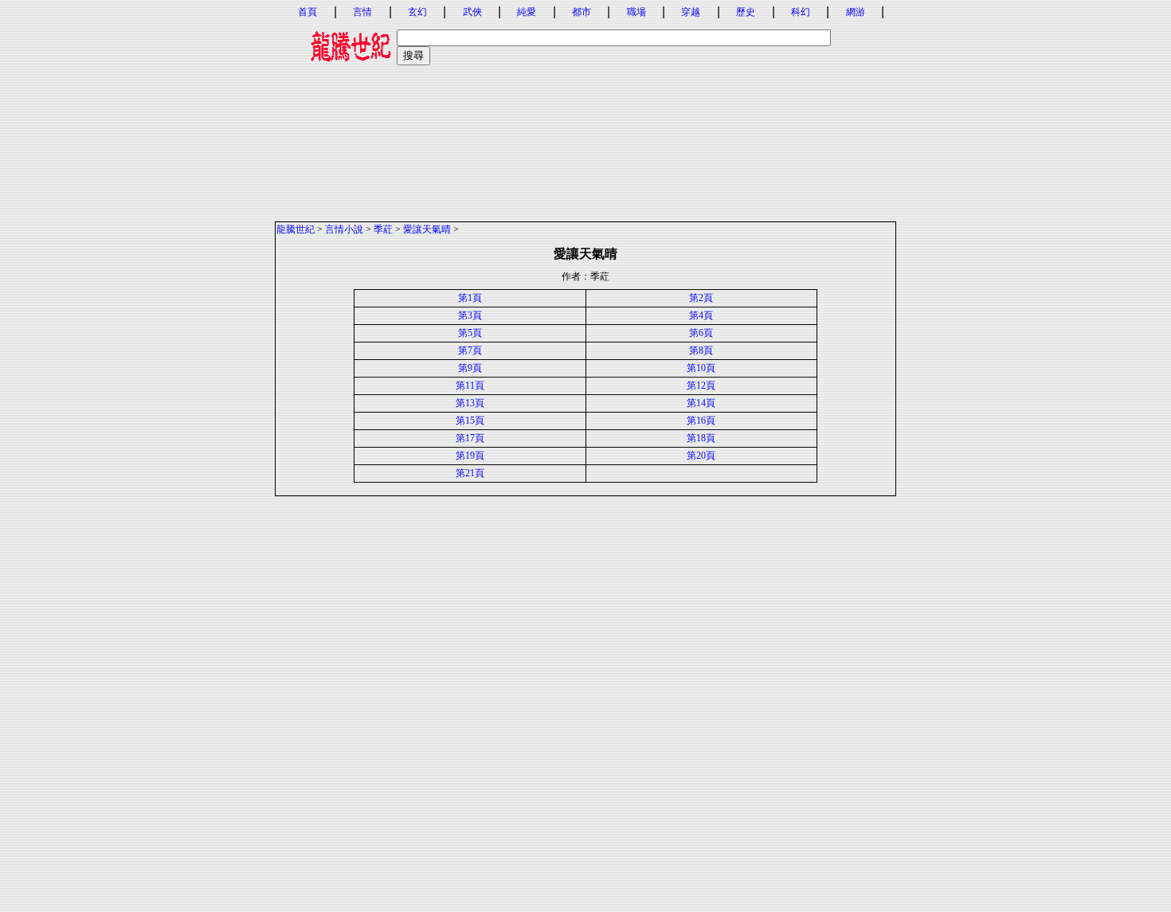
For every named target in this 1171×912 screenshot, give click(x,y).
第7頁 (470, 350)
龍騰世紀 (295, 229)
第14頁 (701, 403)
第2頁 (701, 297)
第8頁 (701, 350)
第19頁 (470, 455)
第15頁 (470, 420)
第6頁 (701, 333)
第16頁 (701, 420)
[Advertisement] (585, 109)
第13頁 (470, 403)
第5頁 (470, 333)
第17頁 (470, 438)
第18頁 (701, 438)
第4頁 (701, 315)
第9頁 (470, 368)
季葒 (383, 229)
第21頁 (470, 473)
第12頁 (701, 385)
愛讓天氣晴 (427, 229)
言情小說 (344, 229)
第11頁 (470, 385)
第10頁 (701, 368)
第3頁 (470, 315)
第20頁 (701, 455)
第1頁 (470, 297)
